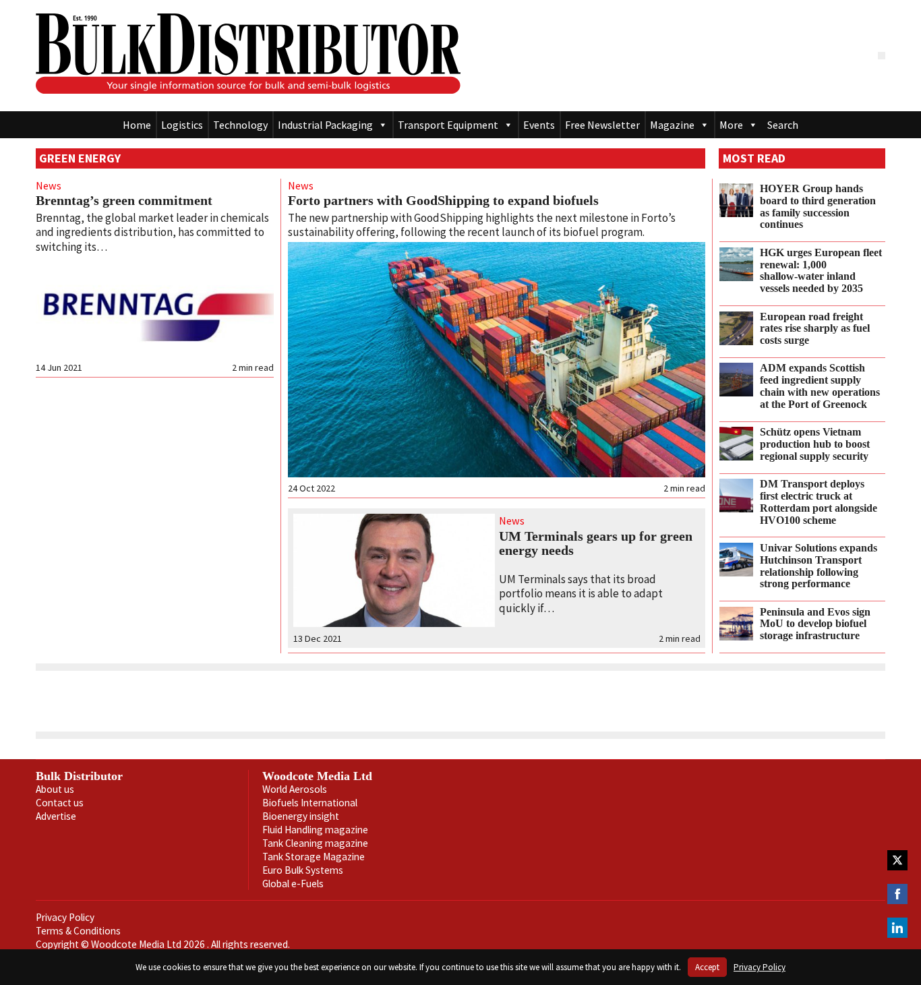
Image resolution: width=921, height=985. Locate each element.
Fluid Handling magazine (315, 829)
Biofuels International (309, 802)
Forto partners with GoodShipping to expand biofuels (443, 200)
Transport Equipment (448, 124)
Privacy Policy (65, 917)
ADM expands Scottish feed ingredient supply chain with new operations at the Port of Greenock (820, 386)
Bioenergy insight (300, 816)
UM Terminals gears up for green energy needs (595, 543)
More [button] (731, 124)
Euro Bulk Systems (302, 870)
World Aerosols (294, 789)
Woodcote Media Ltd (317, 776)
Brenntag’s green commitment (124, 200)
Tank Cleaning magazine (315, 843)
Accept (707, 967)
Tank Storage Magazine (313, 856)
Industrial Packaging (325, 124)
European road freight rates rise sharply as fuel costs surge (815, 329)
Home (137, 124)
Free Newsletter (602, 124)
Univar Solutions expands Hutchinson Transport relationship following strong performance (818, 566)
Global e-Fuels (293, 883)
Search (782, 124)
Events (539, 124)
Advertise (56, 816)
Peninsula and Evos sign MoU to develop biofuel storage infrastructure (815, 624)
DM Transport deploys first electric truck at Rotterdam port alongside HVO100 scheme (818, 502)
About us (55, 789)
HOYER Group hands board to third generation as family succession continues (818, 207)
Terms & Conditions (78, 930)
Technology (240, 124)
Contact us (60, 802)
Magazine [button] (672, 124)
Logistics (182, 124)
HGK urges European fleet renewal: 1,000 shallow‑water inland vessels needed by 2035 (821, 271)
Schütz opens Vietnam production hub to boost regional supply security (815, 444)
